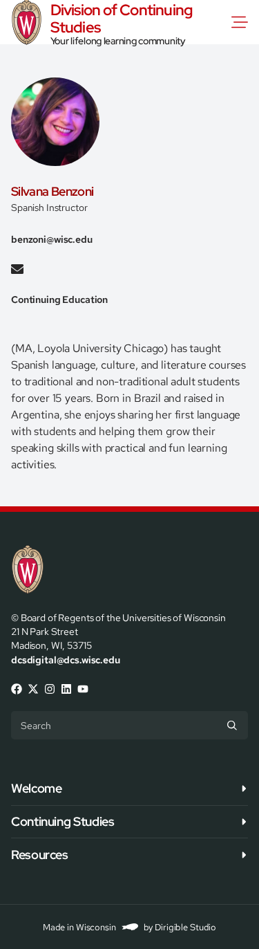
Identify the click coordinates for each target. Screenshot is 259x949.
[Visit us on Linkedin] (66, 688)
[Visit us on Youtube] (82, 688)
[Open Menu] (242, 22)
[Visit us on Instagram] (49, 688)
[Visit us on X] (33, 688)
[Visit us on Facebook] (16, 688)
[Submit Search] (232, 725)
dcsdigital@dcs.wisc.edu (65, 659)
